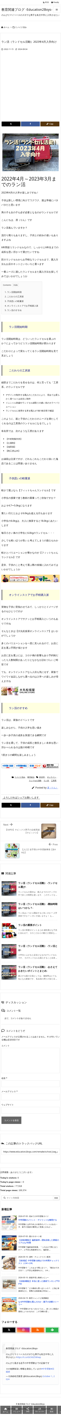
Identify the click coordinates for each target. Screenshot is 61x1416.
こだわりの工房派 (14, 296)
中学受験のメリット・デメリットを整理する (37, 1220)
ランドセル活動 (35, 780)
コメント (5, 1045)
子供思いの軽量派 (14, 301)
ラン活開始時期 (13, 292)
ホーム (6, 27)
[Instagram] (23, 1330)
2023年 (42, 777)
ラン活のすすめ (13, 310)
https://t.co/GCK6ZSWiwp (28, 1357)
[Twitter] (11, 124)
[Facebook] (30, 124)
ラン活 (46, 780)
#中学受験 (46, 1368)
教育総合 (30, 777)
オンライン (51, 777)
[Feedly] (52, 1330)
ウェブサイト (7, 1104)
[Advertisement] (30, 89)
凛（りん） (52, 787)
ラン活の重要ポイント (30, 925)
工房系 (53, 780)
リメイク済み (21, 27)
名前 (4, 1078)
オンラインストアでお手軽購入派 (22, 305)
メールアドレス (9, 1091)
